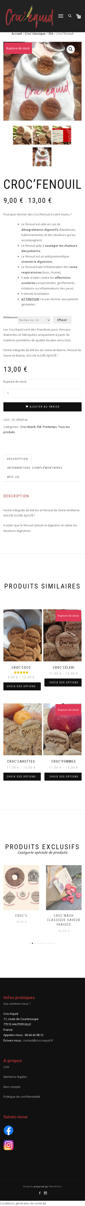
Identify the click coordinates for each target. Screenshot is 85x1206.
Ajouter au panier (44, 406)
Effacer (62, 320)
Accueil (17, 33)
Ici (44, 1203)
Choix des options (21, 686)
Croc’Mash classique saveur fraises (63, 920)
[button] (71, 49)
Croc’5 (21, 915)
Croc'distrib (28, 427)
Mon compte (11, 1087)
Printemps (50, 427)
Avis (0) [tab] (13, 477)
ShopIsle (28, 1186)
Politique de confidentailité (21, 1097)
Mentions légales (15, 1077)
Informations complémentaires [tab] (35, 467)
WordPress (55, 1186)
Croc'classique (35, 33)
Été (51, 33)
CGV (6, 1067)
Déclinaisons (10, 317)
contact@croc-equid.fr (38, 1040)
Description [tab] (17, 459)
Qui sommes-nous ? (17, 1004)
